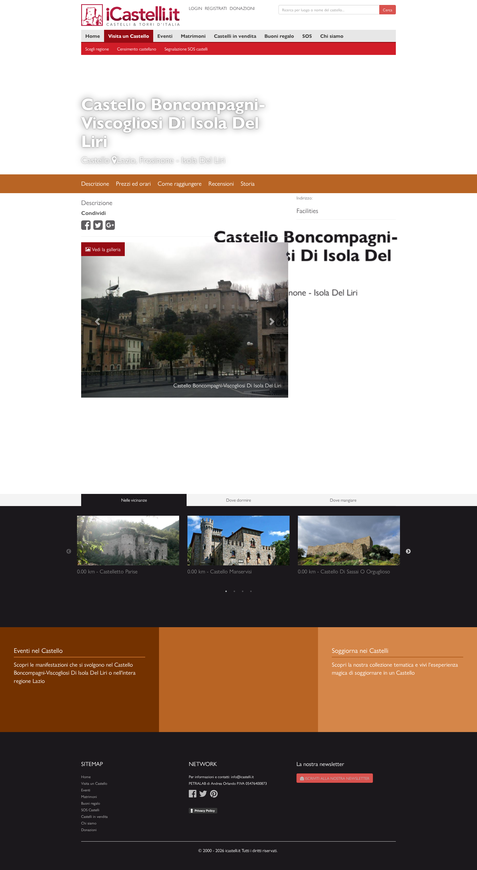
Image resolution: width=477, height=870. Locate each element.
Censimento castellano (136, 49)
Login (195, 8)
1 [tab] (226, 591)
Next (408, 551)
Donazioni (242, 8)
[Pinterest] (214, 795)
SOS (307, 35)
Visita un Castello (128, 35)
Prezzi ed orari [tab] (133, 183)
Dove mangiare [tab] (343, 500)
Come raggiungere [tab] (180, 183)
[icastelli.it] (131, 15)
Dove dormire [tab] (238, 500)
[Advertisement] (184, 446)
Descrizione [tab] (95, 183)
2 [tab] (234, 591)
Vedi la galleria (106, 249)
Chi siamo (331, 35)
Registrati (216, 8)
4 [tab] (251, 591)
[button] (96, 320)
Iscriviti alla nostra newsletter (336, 778)
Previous (68, 551)
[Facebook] (86, 227)
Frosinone (156, 159)
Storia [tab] (248, 183)
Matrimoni (193, 35)
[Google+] (110, 227)
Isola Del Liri (203, 159)
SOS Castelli (90, 809)
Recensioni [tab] (221, 183)
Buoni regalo (279, 35)
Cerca (387, 9)
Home (92, 35)
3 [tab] (242, 591)
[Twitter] (98, 227)
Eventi (165, 35)
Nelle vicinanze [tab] (134, 500)
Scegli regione (97, 49)
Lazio (126, 159)
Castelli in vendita (235, 35)
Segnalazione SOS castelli (186, 49)
